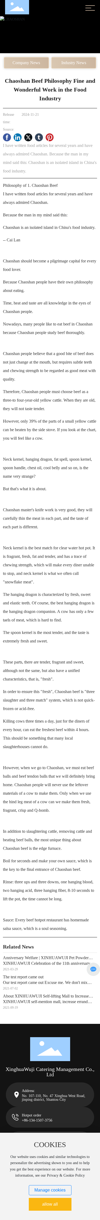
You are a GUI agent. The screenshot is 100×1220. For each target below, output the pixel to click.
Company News (26, 62)
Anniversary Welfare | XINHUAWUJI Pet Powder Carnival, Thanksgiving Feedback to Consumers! (46, 959)
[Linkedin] (18, 137)
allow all (50, 1204)
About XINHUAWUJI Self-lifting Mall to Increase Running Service (46, 998)
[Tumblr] (39, 137)
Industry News (73, 62)
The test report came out (23, 977)
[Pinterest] (50, 137)
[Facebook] (7, 137)
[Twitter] (28, 137)
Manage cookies (50, 1190)
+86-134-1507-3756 (37, 1120)
